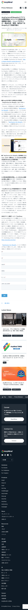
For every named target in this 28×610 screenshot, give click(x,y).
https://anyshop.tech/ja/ (9, 240)
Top (5, 397)
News (10, 397)
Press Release (18, 397)
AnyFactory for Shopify (15, 122)
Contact (14, 440)
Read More (14, 419)
